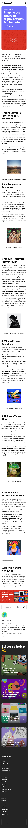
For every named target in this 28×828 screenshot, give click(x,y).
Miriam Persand (5, 347)
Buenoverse (4, 763)
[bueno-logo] (6, 756)
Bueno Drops (8, 93)
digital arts (20, 508)
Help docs (4, 779)
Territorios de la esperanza (15, 137)
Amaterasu (5, 208)
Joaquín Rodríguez (6, 265)
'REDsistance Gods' (8, 560)
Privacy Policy (6, 821)
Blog (2, 786)
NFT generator (5, 768)
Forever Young (19, 295)
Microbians (4, 500)
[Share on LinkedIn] (17, 607)
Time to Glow (6, 446)
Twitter (3, 636)
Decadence (18, 369)
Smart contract (5, 770)
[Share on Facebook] (21, 607)
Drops (3, 765)
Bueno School (5, 782)
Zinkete (9, 424)
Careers (3, 800)
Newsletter (4, 791)
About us (3, 798)
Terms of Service (14, 821)
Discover (3, 784)
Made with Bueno (6, 789)
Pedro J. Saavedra (6, 122)
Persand (3, 361)
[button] (25, 3)
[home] (2, 3)
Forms (3, 773)
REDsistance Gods (17, 514)
